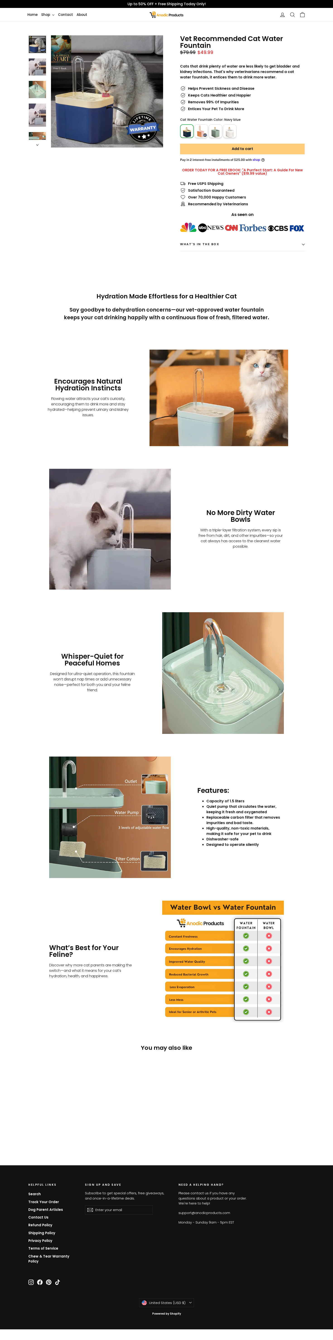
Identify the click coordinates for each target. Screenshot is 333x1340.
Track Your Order (43, 1202)
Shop (46, 14)
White (229, 131)
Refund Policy (40, 1225)
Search (34, 1194)
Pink (201, 131)
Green (215, 131)
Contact (65, 14)
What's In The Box (200, 244)
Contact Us (38, 1217)
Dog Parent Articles (45, 1209)
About (82, 14)
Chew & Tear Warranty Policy (48, 1259)
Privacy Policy (40, 1240)
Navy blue (187, 124)
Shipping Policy (41, 1233)
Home (32, 14)
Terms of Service (43, 1248)
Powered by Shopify (166, 1314)
